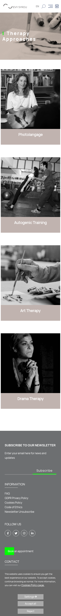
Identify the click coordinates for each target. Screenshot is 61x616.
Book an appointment (20, 551)
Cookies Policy (13, 502)
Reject (30, 611)
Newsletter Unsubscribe (19, 511)
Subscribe (44, 470)
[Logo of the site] (15, 6)
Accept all (30, 603)
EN (37, 6)
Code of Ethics (13, 507)
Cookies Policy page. (32, 585)
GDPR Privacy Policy (16, 498)
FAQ (7, 493)
